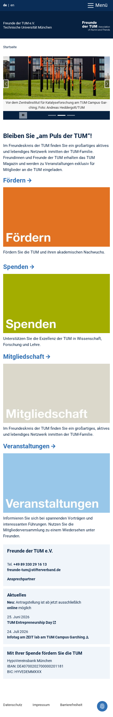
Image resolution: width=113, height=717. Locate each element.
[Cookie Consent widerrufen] (102, 706)
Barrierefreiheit (71, 705)
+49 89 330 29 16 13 (30, 564)
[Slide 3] (71, 115)
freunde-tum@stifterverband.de (34, 570)
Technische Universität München (27, 27)
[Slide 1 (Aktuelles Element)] (52, 115)
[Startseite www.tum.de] (96, 25)
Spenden (15, 267)
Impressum (41, 705)
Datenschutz (12, 705)
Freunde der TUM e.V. (19, 23)
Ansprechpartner (21, 579)
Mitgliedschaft (23, 356)
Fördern (14, 180)
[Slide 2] (61, 115)
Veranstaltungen (26, 446)
